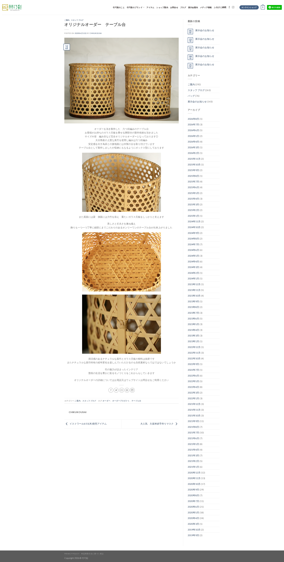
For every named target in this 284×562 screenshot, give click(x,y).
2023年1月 (193, 341)
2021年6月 (193, 438)
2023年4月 (193, 329)
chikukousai (96, 33)
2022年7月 (193, 369)
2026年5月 (193, 136)
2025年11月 (194, 158)
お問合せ (174, 7)
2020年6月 (193, 506)
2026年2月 (193, 153)
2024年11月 (194, 221)
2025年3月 (193, 204)
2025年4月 (193, 198)
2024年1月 (193, 278)
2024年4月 (193, 261)
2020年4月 (193, 518)
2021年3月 (193, 455)
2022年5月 (193, 381)
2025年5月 (193, 193)
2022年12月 (194, 347)
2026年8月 (193, 118)
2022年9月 (193, 364)
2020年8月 (193, 495)
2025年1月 (193, 215)
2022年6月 (193, 375)
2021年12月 (194, 404)
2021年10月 (194, 415)
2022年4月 (193, 387)
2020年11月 (194, 478)
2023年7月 (193, 312)
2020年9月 (193, 489)
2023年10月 (194, 295)
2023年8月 (193, 307)
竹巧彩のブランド (134, 7)
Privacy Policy (71, 554)
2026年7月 (193, 124)
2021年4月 (193, 449)
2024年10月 (194, 227)
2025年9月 (193, 170)
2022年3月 (193, 392)
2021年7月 (193, 432)
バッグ (191, 95)
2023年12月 (194, 284)
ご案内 (67, 20)
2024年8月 (193, 238)
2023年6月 (193, 318)
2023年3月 (193, 335)
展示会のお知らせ (204, 30)
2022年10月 (194, 358)
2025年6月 (193, 187)
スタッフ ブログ (77, 20)
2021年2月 (193, 461)
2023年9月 (193, 301)
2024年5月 (193, 255)
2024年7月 (193, 244)
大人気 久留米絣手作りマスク (157, 423)
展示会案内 (193, 7)
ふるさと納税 (220, 7)
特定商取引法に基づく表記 (92, 554)
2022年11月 (194, 352)
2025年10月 (194, 164)
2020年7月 (193, 501)
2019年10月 (194, 529)
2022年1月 (193, 398)
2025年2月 (193, 210)
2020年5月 (193, 512)
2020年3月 (193, 523)
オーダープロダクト (121, 401)
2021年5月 (193, 444)
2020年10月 (194, 483)
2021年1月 (193, 466)
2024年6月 (193, 249)
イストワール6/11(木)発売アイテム (88, 423)
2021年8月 (193, 426)
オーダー (106, 401)
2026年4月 (193, 141)
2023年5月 (193, 324)
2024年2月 (193, 272)
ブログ (183, 7)
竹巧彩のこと (119, 7)
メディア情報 (206, 7)
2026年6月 (193, 130)
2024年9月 (193, 232)
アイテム (150, 7)
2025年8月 (193, 175)
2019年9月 (193, 535)
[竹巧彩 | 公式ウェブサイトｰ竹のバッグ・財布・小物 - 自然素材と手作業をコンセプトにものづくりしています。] (11, 7)
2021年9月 (193, 421)
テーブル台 (136, 401)
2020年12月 (194, 472)
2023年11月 (194, 290)
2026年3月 (193, 147)
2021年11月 (194, 409)
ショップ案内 (162, 7)
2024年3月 (193, 267)
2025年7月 (193, 181)
